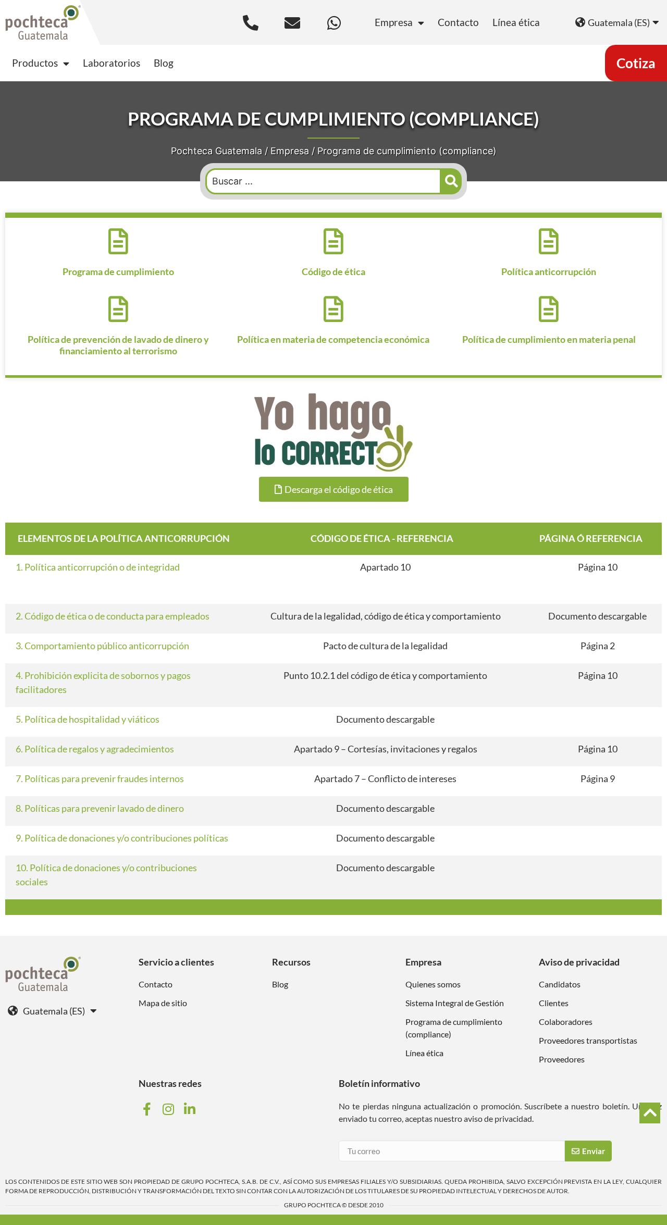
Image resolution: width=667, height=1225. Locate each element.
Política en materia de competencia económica (333, 339)
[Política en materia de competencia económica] (333, 309)
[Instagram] (169, 1109)
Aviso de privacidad (579, 962)
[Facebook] (148, 1109)
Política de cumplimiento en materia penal (549, 339)
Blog (164, 63)
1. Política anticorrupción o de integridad (98, 567)
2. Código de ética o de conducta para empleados (112, 616)
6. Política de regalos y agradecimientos (95, 748)
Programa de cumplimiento (118, 271)
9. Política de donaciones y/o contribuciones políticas (122, 838)
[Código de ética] (333, 241)
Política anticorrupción (548, 271)
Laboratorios (111, 63)
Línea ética (516, 22)
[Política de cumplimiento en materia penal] (549, 309)
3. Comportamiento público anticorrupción (102, 645)
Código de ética (333, 271)
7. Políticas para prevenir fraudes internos (100, 778)
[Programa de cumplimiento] (118, 241)
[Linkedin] (191, 1109)
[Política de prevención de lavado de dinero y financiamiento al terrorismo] (118, 309)
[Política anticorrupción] (549, 241)
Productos (35, 63)
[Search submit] (451, 181)
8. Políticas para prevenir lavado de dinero (100, 808)
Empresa (394, 22)
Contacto (458, 22)
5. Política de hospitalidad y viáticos (87, 719)
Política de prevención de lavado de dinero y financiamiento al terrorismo (118, 344)
